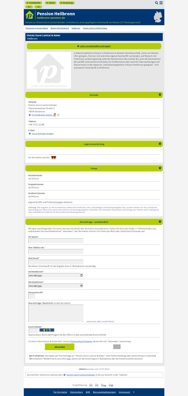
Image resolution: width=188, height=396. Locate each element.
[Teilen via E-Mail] (112, 385)
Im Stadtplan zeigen (42, 114)
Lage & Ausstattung (122, 144)
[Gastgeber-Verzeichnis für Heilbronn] (30, 15)
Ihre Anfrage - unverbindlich (120, 221)
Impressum (124, 392)
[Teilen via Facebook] (92, 385)
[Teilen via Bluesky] (98, 385)
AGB (88, 392)
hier (69, 358)
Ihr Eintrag (67, 2)
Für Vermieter (60, 392)
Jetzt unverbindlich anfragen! (95, 46)
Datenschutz (76, 392)
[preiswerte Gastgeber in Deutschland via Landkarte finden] (158, 19)
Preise (126, 168)
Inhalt (50, 2)
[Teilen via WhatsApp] (104, 385)
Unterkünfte (33, 2)
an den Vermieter (49, 303)
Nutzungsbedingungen (104, 392)
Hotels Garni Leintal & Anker (80, 374)
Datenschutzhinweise (81, 341)
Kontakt (125, 94)
